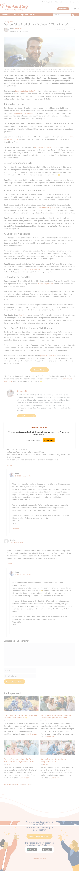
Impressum (34, 427)
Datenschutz (43, 427)
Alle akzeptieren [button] (48, 440)
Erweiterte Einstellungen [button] (33, 440)
